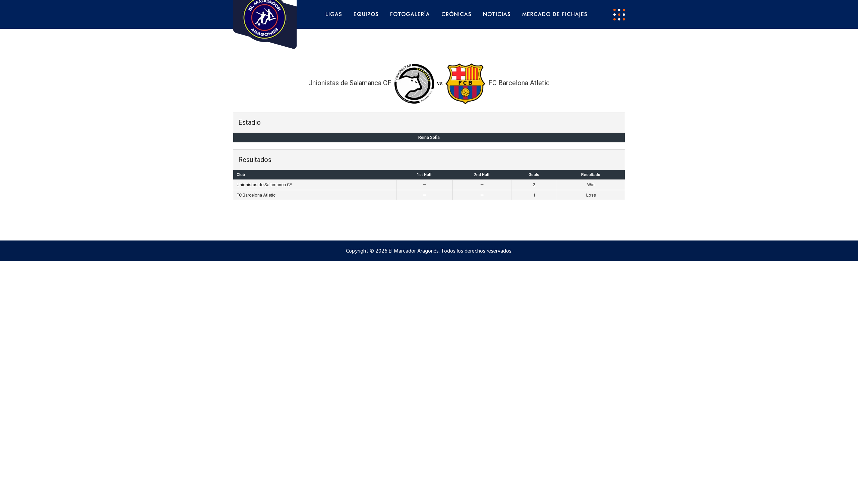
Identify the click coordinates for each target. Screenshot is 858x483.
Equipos (366, 14)
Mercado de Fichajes (555, 14)
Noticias (497, 14)
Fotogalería (410, 14)
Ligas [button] (333, 14)
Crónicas (456, 14)
